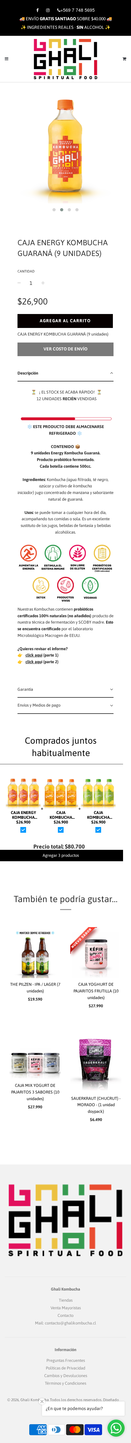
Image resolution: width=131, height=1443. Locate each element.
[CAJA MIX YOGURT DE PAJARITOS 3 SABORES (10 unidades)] (35, 1053)
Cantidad (26, 271)
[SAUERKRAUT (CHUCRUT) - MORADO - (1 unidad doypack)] (95, 1060)
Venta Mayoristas (66, 1307)
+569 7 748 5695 (77, 10)
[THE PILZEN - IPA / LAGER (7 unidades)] (35, 952)
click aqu (33, 661)
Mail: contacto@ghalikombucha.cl (65, 1323)
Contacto (65, 1315)
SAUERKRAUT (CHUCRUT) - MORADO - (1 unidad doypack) (96, 1105)
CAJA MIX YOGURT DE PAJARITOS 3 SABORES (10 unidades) (35, 1092)
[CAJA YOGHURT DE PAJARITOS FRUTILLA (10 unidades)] (95, 952)
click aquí (33, 655)
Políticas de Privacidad (65, 1368)
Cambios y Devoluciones (65, 1375)
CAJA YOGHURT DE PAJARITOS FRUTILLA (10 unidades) (96, 991)
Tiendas (65, 1300)
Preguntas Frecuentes (65, 1360)
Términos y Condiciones (65, 1383)
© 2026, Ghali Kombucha (28, 1400)
